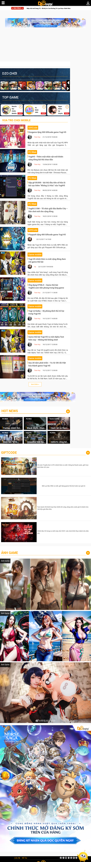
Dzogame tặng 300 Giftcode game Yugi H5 (47, 132)
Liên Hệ (17, 858)
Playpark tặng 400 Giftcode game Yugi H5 (47, 234)
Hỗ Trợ (24, 858)
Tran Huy (37, 137)
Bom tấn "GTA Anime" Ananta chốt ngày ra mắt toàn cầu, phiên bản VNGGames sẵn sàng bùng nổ (13, 442)
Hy (35, 267)
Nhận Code (63, 466)
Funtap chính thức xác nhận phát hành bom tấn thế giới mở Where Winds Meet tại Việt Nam (13, 428)
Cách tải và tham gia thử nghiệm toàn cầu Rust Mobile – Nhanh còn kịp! (59, 428)
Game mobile (54, 419)
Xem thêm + (35, 384)
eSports (29, 433)
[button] (68, 88)
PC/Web (5, 419)
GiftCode (9, 453)
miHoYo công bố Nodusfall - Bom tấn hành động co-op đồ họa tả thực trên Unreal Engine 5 (60, 442)
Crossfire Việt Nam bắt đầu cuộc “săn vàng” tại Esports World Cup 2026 (36, 442)
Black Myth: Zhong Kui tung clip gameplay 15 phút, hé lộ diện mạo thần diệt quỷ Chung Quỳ (36, 428)
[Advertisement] (45, 46)
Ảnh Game (9, 553)
